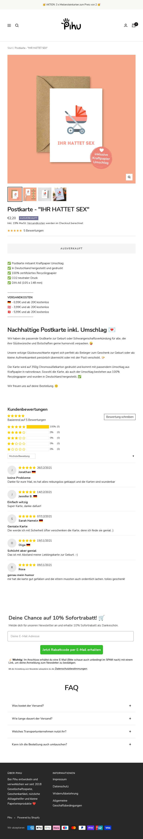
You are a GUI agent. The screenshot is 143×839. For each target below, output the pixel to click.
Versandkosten (36, 223)
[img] (27, 468)
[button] (16, 426)
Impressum (60, 779)
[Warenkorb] (134, 25)
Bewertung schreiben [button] (120, 417)
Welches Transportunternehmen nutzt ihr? (39, 731)
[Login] (125, 25)
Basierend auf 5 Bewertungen (26, 420)
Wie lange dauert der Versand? (32, 718)
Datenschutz (61, 786)
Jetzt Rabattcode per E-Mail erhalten (71, 649)
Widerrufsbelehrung (65, 793)
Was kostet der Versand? (28, 706)
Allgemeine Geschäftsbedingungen (67, 803)
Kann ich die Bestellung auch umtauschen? (39, 744)
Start (10, 48)
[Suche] (17, 25)
